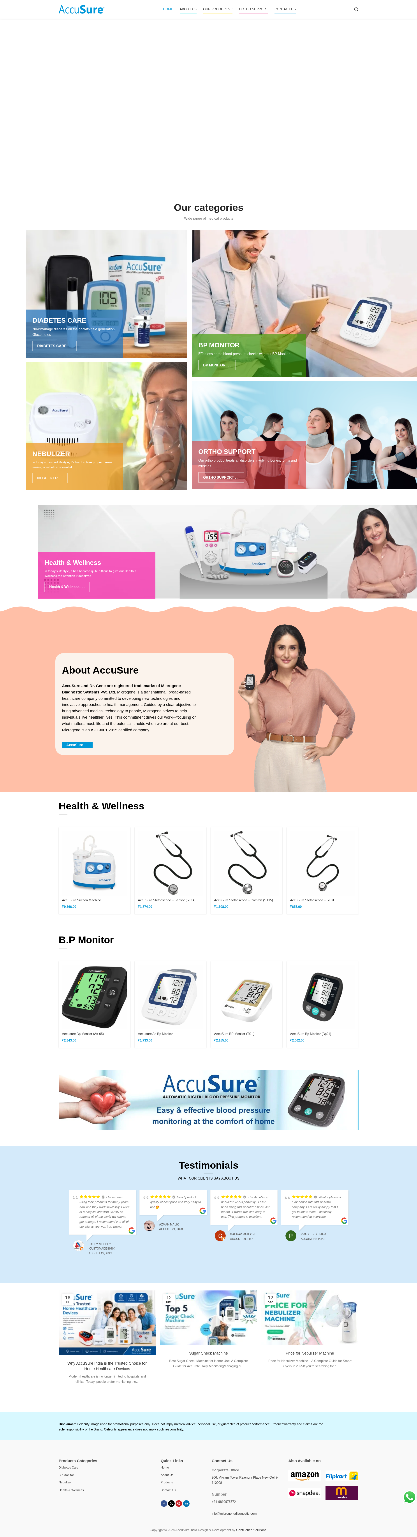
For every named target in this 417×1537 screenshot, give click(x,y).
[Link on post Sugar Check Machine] (208, 1317)
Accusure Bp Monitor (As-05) (83, 1034)
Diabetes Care (69, 1467)
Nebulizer (65, 1482)
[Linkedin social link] (186, 1503)
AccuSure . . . (77, 745)
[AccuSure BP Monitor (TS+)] (246, 997)
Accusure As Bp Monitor (155, 1034)
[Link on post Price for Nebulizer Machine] (309, 1317)
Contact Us (168, 1490)
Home (165, 1467)
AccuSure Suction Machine (81, 900)
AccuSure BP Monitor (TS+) (234, 1034)
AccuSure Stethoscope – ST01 (312, 900)
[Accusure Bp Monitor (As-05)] (94, 997)
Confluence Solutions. (251, 1530)
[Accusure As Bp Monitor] (170, 997)
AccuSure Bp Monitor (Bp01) (310, 1034)
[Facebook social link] (164, 1503)
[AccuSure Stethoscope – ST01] (322, 863)
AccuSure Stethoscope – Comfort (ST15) (243, 900)
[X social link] (171, 1503)
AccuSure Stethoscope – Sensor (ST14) (166, 900)
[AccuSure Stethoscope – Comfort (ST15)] (246, 863)
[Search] (356, 9)
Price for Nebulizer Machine (310, 1353)
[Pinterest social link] (179, 1503)
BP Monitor (66, 1475)
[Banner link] (106, 294)
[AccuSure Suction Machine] (94, 863)
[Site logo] (82, 9)
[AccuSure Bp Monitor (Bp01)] (322, 997)
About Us (167, 1475)
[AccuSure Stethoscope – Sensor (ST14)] (170, 863)
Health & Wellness (71, 1490)
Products (167, 1482)
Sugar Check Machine (208, 1353)
